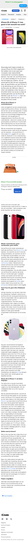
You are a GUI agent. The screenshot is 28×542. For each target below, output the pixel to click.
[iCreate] (4, 10)
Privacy (3, 529)
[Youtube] (6, 519)
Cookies (3, 527)
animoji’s (3, 285)
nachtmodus (4, 263)
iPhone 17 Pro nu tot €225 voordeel (11, 182)
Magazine (3, 522)
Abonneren (15, 10)
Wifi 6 (9, 134)
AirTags (19, 372)
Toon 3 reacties (8, 495)
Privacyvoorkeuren (6, 537)
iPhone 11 (13, 19)
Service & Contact (5, 525)
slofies (19, 281)
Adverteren (4, 534)
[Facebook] (2, 519)
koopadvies (5, 19)
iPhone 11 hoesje (10, 468)
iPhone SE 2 (21, 19)
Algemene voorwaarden (7, 532)
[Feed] (11, 519)
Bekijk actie (23, 5)
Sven (2, 27)
